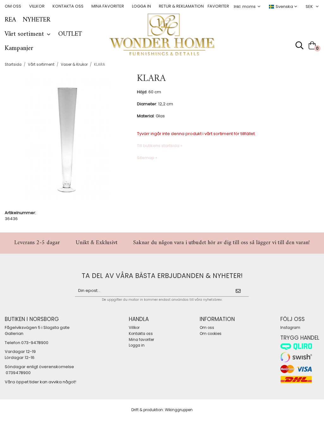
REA (10, 20)
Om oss (13, 6)
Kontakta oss (68, 6)
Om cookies (210, 333)
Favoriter (218, 6)
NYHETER (36, 20)
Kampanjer (19, 48)
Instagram (290, 327)
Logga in (141, 6)
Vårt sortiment (24, 34)
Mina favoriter (107, 6)
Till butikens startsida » (159, 146)
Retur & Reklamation (181, 6)
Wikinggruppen (179, 409)
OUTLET (70, 34)
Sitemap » (147, 158)
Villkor (37, 6)
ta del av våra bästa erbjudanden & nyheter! (162, 275)
